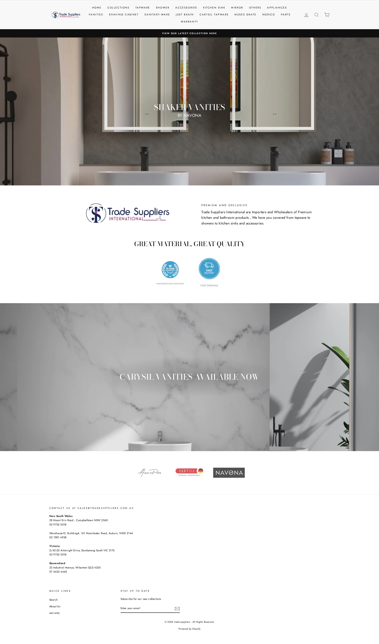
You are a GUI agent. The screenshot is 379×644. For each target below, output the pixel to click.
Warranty (189, 21)
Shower (163, 7)
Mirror (237, 7)
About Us (54, 606)
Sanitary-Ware (157, 14)
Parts (285, 14)
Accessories (186, 7)
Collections (118, 7)
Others (255, 7)
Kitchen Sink (214, 7)
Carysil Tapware (214, 14)
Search (53, 600)
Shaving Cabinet (124, 14)
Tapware (142, 7)
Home (96, 7)
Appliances (277, 7)
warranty (54, 613)
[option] (189, 33)
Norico (268, 14)
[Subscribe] (177, 608)
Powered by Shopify (189, 629)
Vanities (96, 14)
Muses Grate (245, 14)
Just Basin (185, 14)
